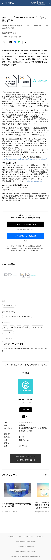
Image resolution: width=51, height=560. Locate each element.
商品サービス (9, 306)
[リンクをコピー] (30, 42)
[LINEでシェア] (19, 42)
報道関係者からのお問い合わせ (25, 542)
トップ (5, 365)
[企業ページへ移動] (25, 387)
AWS (19, 327)
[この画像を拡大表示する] (10, 275)
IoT (5, 327)
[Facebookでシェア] (15, 42)
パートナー (8, 332)
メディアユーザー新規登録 (25, 236)
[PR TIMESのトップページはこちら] (9, 3)
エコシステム (38, 327)
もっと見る (45, 475)
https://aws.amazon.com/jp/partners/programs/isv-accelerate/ (24, 159)
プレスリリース (16, 365)
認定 (26, 327)
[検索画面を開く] (48, 2)
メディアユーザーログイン (25, 224)
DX (12, 327)
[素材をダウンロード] (26, 42)
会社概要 (11, 537)
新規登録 (41, 3)
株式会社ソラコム (31, 365)
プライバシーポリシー (25, 537)
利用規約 (40, 537)
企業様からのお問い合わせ (25, 547)
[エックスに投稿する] (10, 42)
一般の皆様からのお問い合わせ (25, 551)
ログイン (34, 3)
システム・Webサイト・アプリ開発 (17, 316)
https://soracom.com (34, 181)
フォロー (25, 409)
